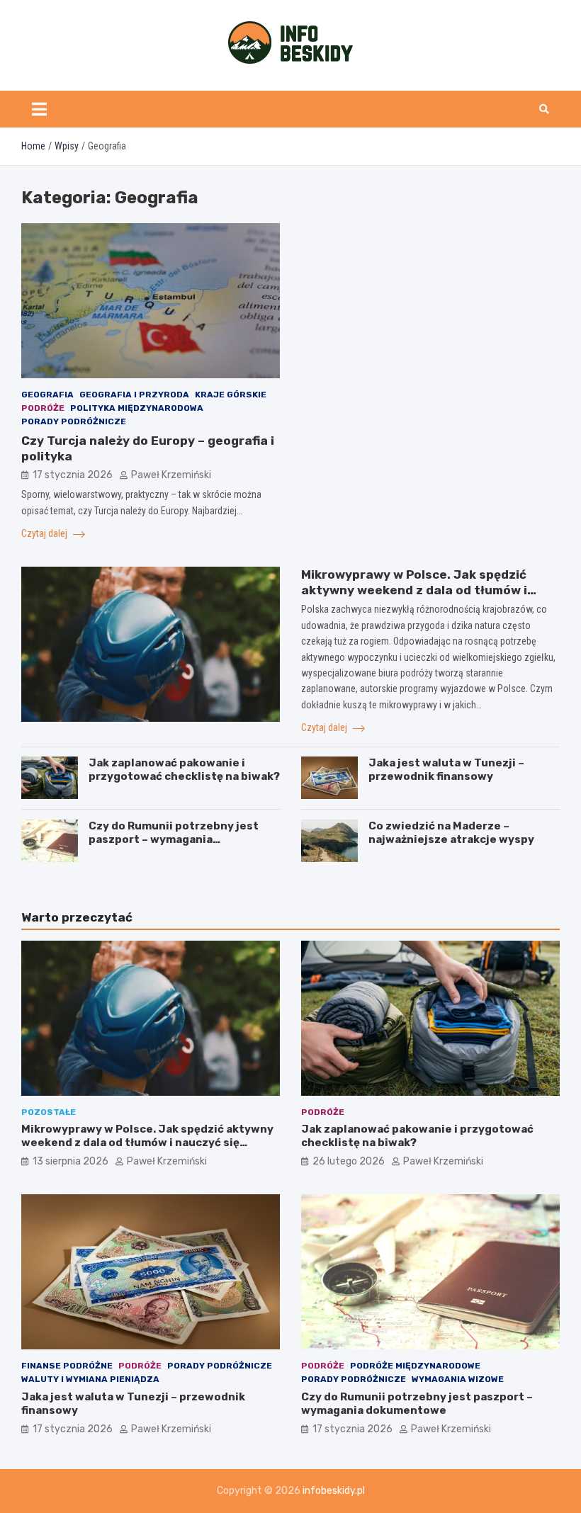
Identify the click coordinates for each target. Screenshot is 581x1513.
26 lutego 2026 (348, 1161)
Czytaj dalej (45, 533)
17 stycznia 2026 (73, 475)
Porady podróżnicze (73, 421)
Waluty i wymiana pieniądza (90, 1379)
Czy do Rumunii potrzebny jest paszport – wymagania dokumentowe (174, 840)
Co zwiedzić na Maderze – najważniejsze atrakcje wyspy (451, 833)
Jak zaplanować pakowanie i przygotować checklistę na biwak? (184, 769)
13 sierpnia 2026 (70, 1161)
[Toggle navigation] (39, 109)
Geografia (47, 395)
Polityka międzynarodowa (136, 408)
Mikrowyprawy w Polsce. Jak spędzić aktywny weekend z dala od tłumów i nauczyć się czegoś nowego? (414, 590)
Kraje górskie (230, 395)
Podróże (42, 408)
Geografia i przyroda (134, 395)
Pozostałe (48, 1112)
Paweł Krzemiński (171, 475)
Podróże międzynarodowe (415, 1366)
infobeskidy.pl (334, 1491)
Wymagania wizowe (458, 1379)
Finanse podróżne (67, 1366)
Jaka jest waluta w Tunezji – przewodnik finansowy (446, 769)
